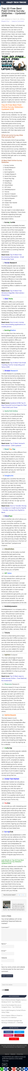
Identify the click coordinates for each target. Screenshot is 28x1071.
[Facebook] (6, 1069)
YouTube (14, 1039)
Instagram (9, 1035)
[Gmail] (14, 1069)
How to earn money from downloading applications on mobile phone (13, 325)
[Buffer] (18, 1069)
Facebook (8, 1032)
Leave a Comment (18, 21)
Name (3, 944)
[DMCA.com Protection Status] (5, 991)
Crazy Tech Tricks (16, 2)
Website (4, 958)
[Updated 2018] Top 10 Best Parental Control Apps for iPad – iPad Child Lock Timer (13, 405)
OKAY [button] (4, 1064)
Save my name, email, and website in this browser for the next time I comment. (13, 969)
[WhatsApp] (2, 1069)
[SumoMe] (26, 1069)
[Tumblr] (22, 1069)
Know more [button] (5, 1060)
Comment (5, 927)
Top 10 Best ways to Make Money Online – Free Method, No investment (14, 678)
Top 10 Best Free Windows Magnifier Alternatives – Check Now (13, 293)
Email (3, 951)
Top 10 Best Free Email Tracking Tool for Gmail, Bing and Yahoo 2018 (13, 365)
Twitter (19, 1032)
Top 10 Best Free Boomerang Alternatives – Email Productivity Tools (12, 257)
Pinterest (19, 1035)
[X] (10, 1069)
